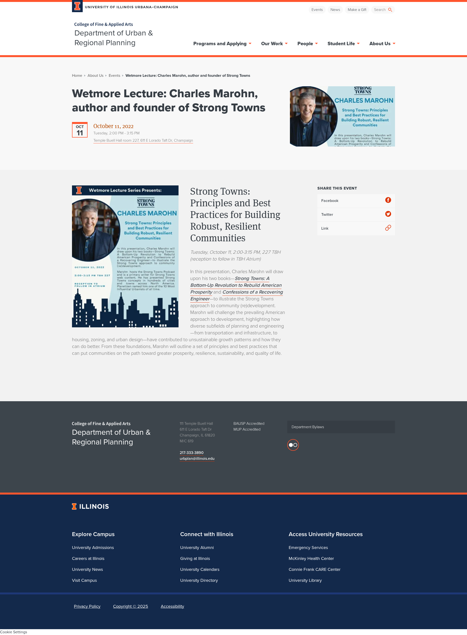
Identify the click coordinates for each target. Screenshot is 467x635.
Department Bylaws (308, 427)
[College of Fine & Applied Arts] (123, 24)
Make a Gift (357, 9)
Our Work (272, 43)
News (335, 9)
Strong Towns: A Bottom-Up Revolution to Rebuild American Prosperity (235, 285)
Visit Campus (84, 580)
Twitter (327, 214)
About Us (380, 43)
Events (317, 9)
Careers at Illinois (88, 558)
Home (77, 75)
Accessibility (172, 606)
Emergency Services (308, 547)
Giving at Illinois (195, 558)
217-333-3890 (192, 452)
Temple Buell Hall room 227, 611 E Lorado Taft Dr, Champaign (143, 140)
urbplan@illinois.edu (197, 458)
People (305, 43)
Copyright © (130, 606)
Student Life (341, 43)
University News (87, 569)
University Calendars (199, 569)
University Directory (199, 580)
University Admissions (93, 547)
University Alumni (197, 547)
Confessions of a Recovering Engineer (236, 295)
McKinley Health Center (311, 558)
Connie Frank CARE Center (315, 569)
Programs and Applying (220, 43)
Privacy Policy (87, 606)
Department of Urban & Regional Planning (113, 37)
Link (324, 228)
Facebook (329, 200)
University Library (305, 580)
